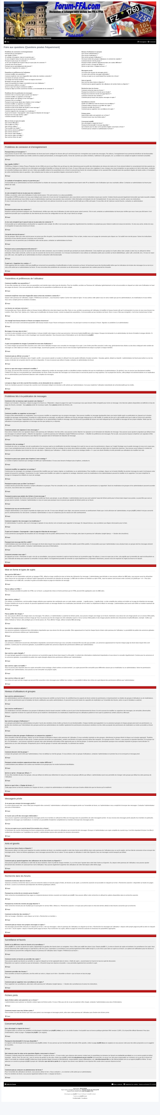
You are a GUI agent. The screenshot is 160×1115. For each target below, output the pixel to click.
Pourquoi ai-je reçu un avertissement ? (16, 109)
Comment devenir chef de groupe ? (92, 61)
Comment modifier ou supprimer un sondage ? (18, 104)
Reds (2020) (83, 1088)
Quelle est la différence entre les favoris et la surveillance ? (98, 103)
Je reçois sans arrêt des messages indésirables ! (96, 74)
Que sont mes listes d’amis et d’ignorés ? (93, 82)
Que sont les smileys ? (11, 126)
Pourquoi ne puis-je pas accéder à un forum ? (18, 105)
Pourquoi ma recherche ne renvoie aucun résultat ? (96, 92)
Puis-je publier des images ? (13, 128)
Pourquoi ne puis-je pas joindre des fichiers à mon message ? (22, 107)
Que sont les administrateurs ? (90, 53)
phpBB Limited (56, 1030)
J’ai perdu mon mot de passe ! (13, 64)
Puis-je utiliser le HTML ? (12, 124)
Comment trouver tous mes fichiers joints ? (94, 117)
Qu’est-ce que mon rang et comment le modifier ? (19, 87)
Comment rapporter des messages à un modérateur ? (20, 111)
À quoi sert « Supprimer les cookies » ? (16, 68)
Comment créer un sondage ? (13, 100)
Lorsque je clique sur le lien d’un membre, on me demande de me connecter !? (29, 88)
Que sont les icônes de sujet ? (13, 137)
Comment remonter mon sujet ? (14, 116)
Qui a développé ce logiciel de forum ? (92, 123)
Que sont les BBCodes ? (12, 122)
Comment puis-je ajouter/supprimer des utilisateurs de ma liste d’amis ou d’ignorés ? (105, 84)
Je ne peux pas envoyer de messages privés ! (95, 72)
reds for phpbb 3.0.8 (87, 1091)
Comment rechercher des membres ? (92, 95)
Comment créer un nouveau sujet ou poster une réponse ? (21, 94)
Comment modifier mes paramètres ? (15, 74)
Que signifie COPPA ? (11, 55)
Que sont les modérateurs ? (89, 55)
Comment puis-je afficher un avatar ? (15, 85)
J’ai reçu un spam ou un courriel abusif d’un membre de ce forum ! (100, 76)
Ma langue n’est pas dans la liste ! (14, 81)
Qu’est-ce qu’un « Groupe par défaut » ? (93, 64)
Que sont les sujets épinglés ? (13, 133)
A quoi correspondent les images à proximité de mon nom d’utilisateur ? (25, 83)
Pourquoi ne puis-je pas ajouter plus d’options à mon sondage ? (23, 102)
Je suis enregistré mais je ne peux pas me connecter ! (20, 59)
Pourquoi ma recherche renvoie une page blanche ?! (96, 93)
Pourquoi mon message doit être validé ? (16, 114)
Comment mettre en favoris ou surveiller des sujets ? (97, 105)
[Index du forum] (80, 19)
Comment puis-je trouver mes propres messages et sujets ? (99, 97)
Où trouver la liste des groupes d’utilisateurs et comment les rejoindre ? (102, 59)
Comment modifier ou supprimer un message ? (18, 96)
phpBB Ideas (101, 1043)
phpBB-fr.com (83, 1096)
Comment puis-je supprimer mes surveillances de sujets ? (98, 109)
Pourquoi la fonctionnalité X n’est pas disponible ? (95, 125)
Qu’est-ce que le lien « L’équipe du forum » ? (94, 66)
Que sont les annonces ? (12, 131)
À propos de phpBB (31, 1032)
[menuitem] (6, 41)
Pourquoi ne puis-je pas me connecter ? (16, 61)
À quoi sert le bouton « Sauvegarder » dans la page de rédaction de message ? (27, 113)
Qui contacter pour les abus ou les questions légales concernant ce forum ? (103, 126)
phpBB (90, 335)
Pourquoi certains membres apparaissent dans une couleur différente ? (102, 62)
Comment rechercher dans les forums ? (93, 90)
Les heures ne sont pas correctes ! (15, 78)
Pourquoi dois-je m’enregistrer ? (14, 53)
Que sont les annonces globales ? (14, 130)
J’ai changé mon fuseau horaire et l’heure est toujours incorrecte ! (23, 79)
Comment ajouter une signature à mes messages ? (19, 98)
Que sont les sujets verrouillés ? (14, 135)
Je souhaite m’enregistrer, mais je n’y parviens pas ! (19, 57)
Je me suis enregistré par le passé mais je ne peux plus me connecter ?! (25, 62)
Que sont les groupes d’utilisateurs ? (92, 57)
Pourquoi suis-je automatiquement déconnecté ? (18, 66)
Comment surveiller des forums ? (91, 107)
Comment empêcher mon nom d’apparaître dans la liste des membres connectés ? (28, 76)
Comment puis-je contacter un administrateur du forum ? (97, 128)
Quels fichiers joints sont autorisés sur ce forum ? (96, 115)
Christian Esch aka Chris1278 (90, 1089)
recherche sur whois (124, 1055)
